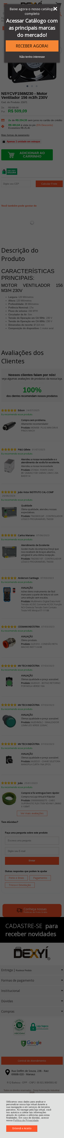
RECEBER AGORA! (32, 46)
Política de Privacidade (26, 1120)
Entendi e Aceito (21, 1128)
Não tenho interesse (32, 56)
